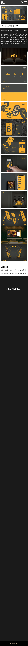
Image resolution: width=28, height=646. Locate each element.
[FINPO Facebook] (22, 2)
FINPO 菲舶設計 (3, 2)
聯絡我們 (15, 643)
